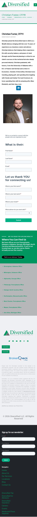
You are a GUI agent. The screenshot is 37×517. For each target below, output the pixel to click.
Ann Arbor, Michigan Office (12, 312)
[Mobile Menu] (35, 4)
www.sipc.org (12, 405)
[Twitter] (9, 341)
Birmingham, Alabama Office (13, 266)
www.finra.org (5, 405)
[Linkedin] (18, 88)
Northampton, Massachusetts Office (15, 296)
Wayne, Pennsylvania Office (12, 307)
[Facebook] (13, 341)
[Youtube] (16, 341)
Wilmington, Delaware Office (13, 272)
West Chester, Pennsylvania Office (15, 301)
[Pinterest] (27, 341)
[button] (18, 266)
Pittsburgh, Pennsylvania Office (14, 285)
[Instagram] (24, 341)
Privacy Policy (19, 405)
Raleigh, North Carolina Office (13, 290)
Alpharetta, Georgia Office (12, 278)
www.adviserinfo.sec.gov (29, 391)
